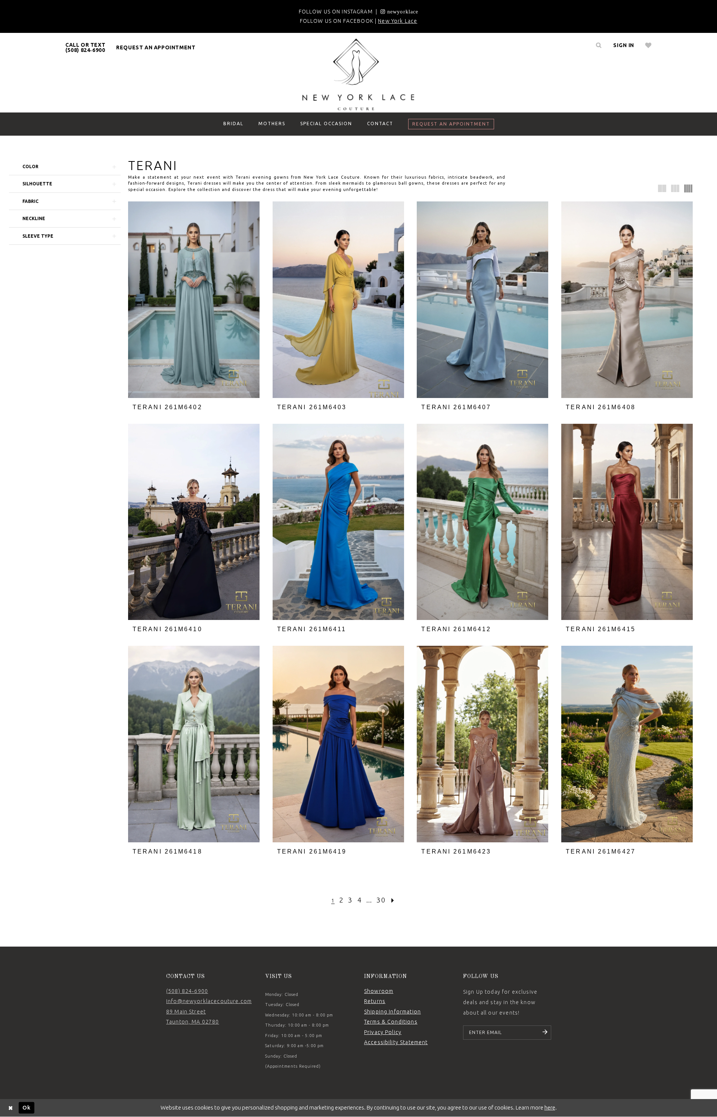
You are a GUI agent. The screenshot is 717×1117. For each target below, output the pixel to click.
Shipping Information (392, 1012)
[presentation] (194, 299)
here (549, 1107)
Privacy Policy (382, 1032)
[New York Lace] (358, 74)
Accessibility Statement (396, 1042)
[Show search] (599, 45)
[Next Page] (393, 900)
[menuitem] (85, 47)
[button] (624, 45)
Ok (26, 1107)
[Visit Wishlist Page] (648, 45)
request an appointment (155, 47)
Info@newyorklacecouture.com (209, 1001)
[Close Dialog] (10, 1107)
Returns (374, 1001)
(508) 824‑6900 (187, 991)
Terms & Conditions (391, 1022)
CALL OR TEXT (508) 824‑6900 (85, 47)
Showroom (378, 991)
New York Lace (397, 21)
